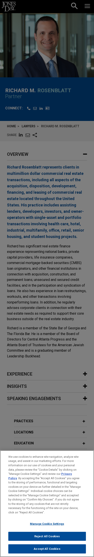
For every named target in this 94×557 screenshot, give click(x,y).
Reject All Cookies (47, 536)
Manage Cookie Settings (47, 523)
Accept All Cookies (47, 548)
